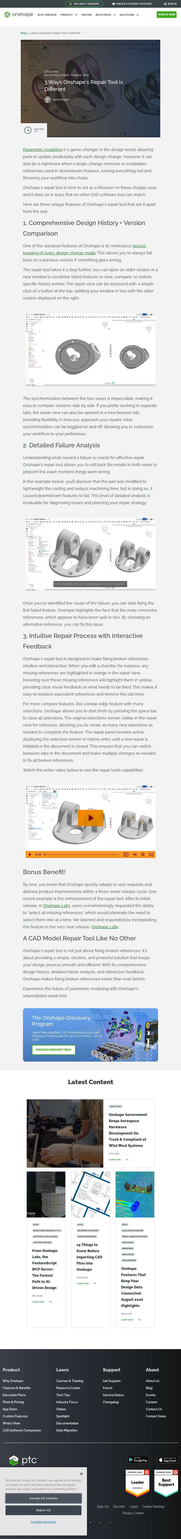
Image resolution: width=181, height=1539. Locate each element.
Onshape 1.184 (104, 927)
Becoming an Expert (57, 75)
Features (76, 75)
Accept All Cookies (43, 1498)
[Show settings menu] (143, 854)
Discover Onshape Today (54, 1050)
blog (23, 33)
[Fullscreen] (151, 382)
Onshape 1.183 (56, 905)
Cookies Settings (43, 1522)
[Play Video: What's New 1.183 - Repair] (90, 818)
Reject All (43, 1510)
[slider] (82, 854)
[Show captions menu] (126, 854)
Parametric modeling (42, 149)
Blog (86, 75)
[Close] (81, 1474)
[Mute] (134, 854)
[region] (43, 1501)
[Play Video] (30, 854)
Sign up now (166, 15)
